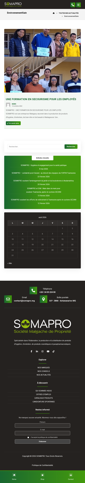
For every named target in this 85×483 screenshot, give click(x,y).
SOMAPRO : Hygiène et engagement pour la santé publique (44, 165)
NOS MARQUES (44, 368)
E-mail (42, 430)
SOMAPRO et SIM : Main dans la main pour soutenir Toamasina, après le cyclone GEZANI (43, 190)
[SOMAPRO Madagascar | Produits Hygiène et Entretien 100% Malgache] (13, 4)
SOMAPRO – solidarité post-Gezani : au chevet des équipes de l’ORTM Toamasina (43, 173)
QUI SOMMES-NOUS (44, 391)
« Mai (10, 263)
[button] (78, 4)
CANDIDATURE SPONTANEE (44, 402)
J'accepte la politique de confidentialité (44, 437)
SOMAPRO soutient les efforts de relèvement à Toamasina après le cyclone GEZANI (43, 200)
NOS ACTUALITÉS (44, 375)
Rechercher (71, 146)
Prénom (42, 422)
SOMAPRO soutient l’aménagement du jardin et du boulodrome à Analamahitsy (43, 181)
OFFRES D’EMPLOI (43, 394)
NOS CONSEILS (44, 371)
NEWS (14, 104)
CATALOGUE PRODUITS (43, 398)
